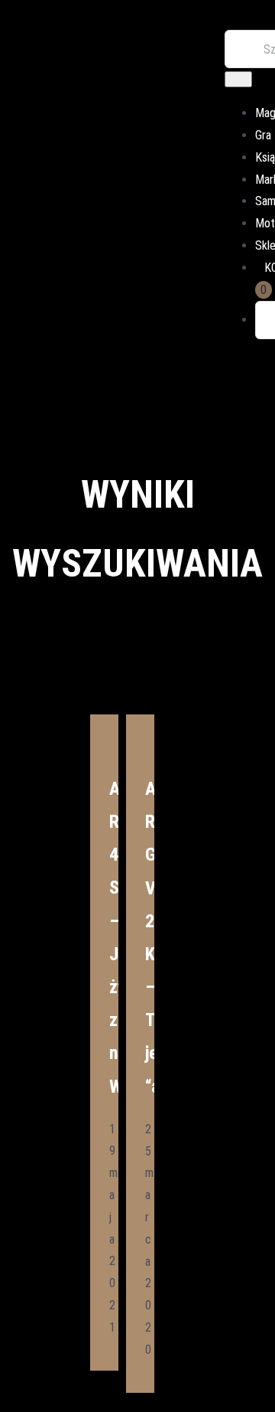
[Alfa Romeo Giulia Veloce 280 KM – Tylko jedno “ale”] (140, 724)
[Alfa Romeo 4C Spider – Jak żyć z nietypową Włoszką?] (104, 724)
